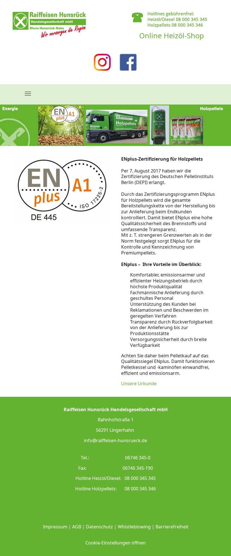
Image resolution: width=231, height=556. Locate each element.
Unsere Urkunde (139, 383)
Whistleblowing (134, 527)
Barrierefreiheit (172, 527)
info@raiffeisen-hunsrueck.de (115, 440)
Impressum (55, 527)
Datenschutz (99, 527)
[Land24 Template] (49, 24)
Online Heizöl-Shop (171, 36)
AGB (76, 527)
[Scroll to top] (218, 543)
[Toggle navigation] (28, 93)
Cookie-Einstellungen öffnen (115, 543)
